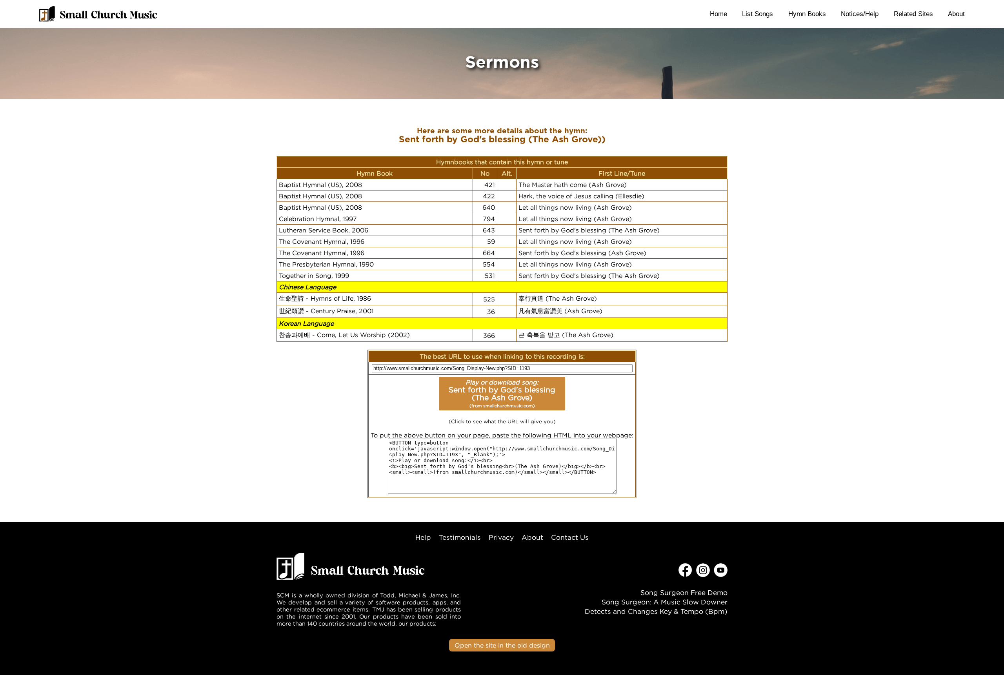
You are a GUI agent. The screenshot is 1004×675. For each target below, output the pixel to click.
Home (718, 14)
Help (423, 537)
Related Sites (913, 14)
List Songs (757, 14)
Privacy (501, 537)
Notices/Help (859, 14)
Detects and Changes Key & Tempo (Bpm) (656, 611)
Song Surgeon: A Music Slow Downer (665, 602)
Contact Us (570, 537)
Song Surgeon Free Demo (684, 592)
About (956, 14)
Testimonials (460, 537)
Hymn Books (807, 14)
